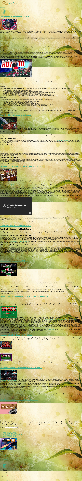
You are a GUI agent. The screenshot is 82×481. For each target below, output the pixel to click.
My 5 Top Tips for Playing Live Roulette (15, 115)
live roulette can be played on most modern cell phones (19, 241)
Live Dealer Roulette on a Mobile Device (15, 226)
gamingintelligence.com (9, 287)
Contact (4, 13)
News (4, 12)
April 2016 (5, 455)
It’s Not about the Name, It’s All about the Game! (19, 400)
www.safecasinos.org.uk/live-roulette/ (63, 140)
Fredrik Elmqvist (13, 184)
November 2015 (5, 458)
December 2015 (5, 457)
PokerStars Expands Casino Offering (14, 261)
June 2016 (4, 454)
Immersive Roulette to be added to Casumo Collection (21, 368)
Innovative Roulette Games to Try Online (16, 335)
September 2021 (5, 453)
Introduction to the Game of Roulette (14, 16)
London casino (7, 339)
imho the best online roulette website (9, 351)
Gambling (4, 11)
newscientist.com (51, 329)
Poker (17, 293)
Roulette (4, 10)
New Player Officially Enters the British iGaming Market (22, 166)
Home (4, 9)
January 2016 (5, 456)
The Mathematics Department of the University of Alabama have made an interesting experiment (60, 319)
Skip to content (3, 7)
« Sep (2, 478)
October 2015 (5, 459)
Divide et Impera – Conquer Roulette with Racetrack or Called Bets (26, 296)
